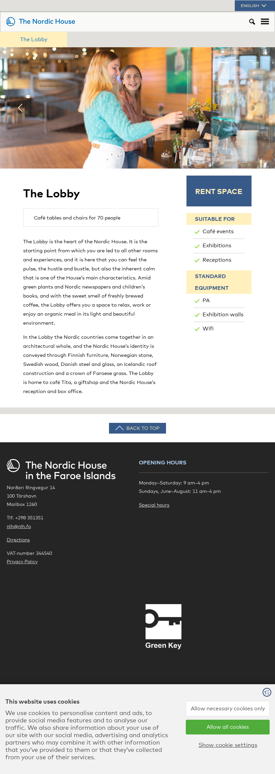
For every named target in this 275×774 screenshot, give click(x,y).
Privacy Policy (22, 561)
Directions (18, 539)
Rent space (218, 191)
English (250, 5)
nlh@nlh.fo (19, 526)
